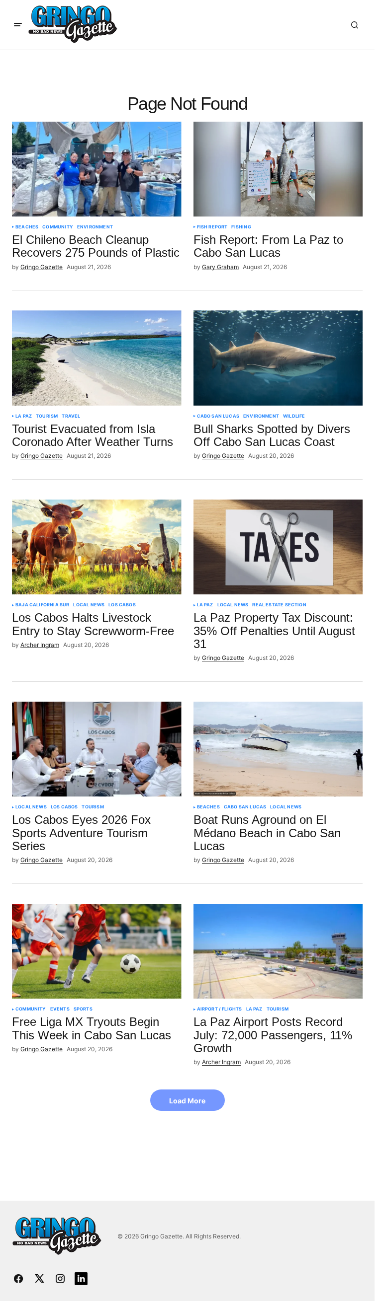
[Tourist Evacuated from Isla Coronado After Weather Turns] (97, 358)
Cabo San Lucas (218, 416)
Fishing (241, 226)
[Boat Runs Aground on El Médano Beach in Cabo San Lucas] (278, 749)
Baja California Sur (42, 604)
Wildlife (294, 416)
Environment (95, 226)
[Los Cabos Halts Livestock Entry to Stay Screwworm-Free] (97, 547)
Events (60, 1009)
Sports (83, 1009)
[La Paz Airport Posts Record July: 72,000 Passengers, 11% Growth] (278, 951)
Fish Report (212, 226)
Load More (187, 1100)
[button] (18, 25)
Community (57, 226)
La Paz (23, 416)
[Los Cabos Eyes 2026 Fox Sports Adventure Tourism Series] (97, 749)
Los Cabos (122, 604)
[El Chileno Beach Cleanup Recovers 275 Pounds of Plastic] (97, 169)
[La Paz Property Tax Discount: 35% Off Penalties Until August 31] (278, 547)
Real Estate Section (279, 604)
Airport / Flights (219, 1009)
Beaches (26, 226)
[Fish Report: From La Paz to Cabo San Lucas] (278, 169)
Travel (71, 416)
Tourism (47, 416)
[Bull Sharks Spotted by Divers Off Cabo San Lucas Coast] (278, 358)
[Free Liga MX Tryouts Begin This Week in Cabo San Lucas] (97, 951)
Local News (88, 604)
